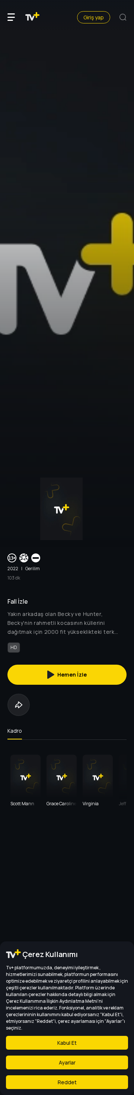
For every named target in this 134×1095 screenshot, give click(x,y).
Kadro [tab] (14, 730)
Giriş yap (93, 17)
